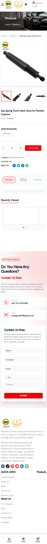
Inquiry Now (33, 148)
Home (3, 36)
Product (12, 36)
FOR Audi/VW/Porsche (17, 157)
